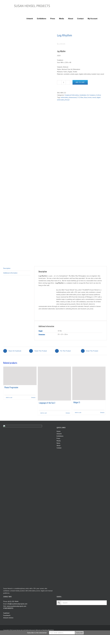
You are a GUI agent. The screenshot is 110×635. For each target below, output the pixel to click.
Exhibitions (60, 436)
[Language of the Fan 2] (54, 383)
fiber (81, 97)
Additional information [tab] (10, 273)
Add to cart (80, 82)
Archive (98, 95)
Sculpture (92, 95)
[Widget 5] (88, 383)
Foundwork (6, 615)
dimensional (73, 97)
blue (85, 97)
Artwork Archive (8, 618)
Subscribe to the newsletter (37, 633)
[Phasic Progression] (20, 376)
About (58, 445)
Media (59, 441)
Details (33, 397)
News (58, 443)
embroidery (64, 97)
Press (58, 438)
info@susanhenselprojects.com (17, 604)
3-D (78, 97)
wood (94, 97)
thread (67, 100)
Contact (59, 448)
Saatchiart (6, 613)
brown (90, 97)
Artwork (59, 434)
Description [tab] (6, 268)
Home (58, 431)
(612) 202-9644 (13, 601)
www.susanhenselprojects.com (16, 606)
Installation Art (84, 95)
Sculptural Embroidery (72, 95)
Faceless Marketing (48, 630)
